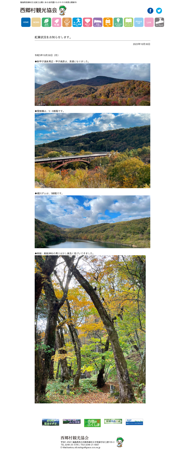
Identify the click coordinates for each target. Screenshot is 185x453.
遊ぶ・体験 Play (78, 23)
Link (149, 23)
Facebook (150, 13)
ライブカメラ (159, 23)
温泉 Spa (67, 23)
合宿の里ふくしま (92, 423)
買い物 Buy (108, 23)
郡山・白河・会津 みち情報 (72, 421)
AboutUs (139, 23)
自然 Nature (47, 23)
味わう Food (88, 23)
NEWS (37, 23)
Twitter (159, 13)
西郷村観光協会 (43, 10)
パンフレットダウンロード (129, 23)
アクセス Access (119, 23)
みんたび (134, 422)
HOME (26, 23)
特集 (57, 23)
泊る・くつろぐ (98, 23)
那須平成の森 (113, 421)
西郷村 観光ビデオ (50, 422)
